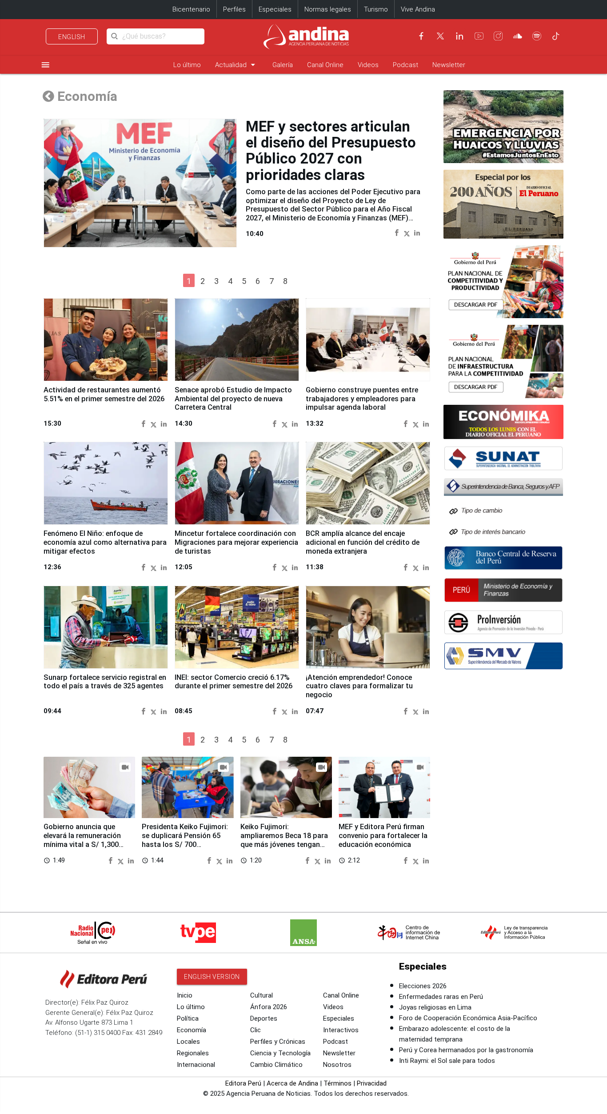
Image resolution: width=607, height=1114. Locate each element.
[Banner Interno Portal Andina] (503, 282)
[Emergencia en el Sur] (503, 127)
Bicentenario (191, 9)
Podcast (405, 65)
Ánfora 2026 (268, 1007)
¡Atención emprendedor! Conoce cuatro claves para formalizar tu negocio (359, 686)
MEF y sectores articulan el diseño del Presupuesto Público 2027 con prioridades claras (331, 151)
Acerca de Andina (292, 1083)
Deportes (263, 1018)
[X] (440, 36)
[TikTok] (556, 36)
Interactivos (341, 1030)
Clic (255, 1030)
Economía (191, 1030)
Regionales (193, 1053)
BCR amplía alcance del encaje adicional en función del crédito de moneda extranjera (362, 542)
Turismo (376, 9)
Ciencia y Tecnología (280, 1053)
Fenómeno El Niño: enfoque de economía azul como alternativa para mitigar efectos (105, 542)
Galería (282, 65)
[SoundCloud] (518, 36)
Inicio (184, 995)
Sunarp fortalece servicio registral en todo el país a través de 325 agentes (105, 682)
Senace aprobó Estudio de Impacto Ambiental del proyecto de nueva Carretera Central (233, 399)
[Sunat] (503, 458)
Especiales (275, 9)
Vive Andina (418, 9)
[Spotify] (537, 36)
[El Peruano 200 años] (503, 204)
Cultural (261, 995)
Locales (188, 1042)
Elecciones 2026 (423, 986)
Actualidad (236, 65)
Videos (368, 65)
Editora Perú (243, 1083)
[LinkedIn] (459, 36)
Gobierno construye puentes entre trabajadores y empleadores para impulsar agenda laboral (362, 399)
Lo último (187, 65)
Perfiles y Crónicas (277, 1042)
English (71, 36)
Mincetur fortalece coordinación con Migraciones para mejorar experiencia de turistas (236, 542)
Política (188, 1018)
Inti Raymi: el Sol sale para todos (447, 1061)
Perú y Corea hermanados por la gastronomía (466, 1050)
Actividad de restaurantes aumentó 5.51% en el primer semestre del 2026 (104, 394)
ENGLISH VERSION (212, 976)
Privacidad (372, 1083)
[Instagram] (498, 36)
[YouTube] (479, 36)
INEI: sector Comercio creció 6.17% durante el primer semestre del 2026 (233, 682)
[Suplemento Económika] (503, 422)
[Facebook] (421, 36)
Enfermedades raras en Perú (441, 997)
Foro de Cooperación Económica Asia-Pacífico (468, 1018)
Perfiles (234, 9)
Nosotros (337, 1065)
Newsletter (448, 65)
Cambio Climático (276, 1065)
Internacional (196, 1065)
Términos (337, 1083)
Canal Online (325, 65)
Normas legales (327, 9)
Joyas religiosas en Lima (435, 1007)
